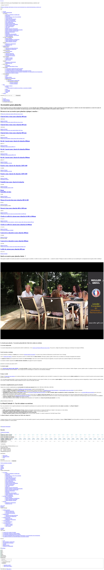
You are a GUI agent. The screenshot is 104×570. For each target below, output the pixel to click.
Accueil (4, 11)
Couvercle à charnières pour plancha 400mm (14, 233)
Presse (6, 89)
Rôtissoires (7, 491)
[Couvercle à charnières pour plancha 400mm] (6, 230)
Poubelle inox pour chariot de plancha (12, 182)
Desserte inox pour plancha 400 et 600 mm (13, 208)
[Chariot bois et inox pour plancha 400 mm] (11, 113)
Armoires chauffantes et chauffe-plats (12, 473)
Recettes (6, 86)
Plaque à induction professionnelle (11, 489)
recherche (2, 95)
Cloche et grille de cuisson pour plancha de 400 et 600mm (18, 216)
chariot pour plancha (7, 356)
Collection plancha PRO (10, 512)
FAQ (4, 457)
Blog (4, 84)
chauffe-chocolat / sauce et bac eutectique (13, 475)
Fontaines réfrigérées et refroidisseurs (12, 498)
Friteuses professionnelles (10, 482)
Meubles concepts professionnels (11, 487)
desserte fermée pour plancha (29, 354)
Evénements (7, 90)
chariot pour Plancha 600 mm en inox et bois (41, 347)
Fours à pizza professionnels (10, 480)
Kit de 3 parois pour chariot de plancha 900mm (15, 157)
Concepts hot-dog (8, 476)
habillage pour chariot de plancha (25, 389)
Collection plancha (6, 100)
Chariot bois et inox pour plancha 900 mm (13, 133)
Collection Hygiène (6, 517)
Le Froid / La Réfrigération (8, 496)
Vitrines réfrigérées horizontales (11, 499)
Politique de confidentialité (10, 78)
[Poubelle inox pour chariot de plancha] (4, 179)
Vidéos (6, 92)
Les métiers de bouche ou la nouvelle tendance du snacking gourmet (18, 70)
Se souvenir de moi (6, 561)
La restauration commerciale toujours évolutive (14, 68)
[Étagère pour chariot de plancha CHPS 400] (6, 163)
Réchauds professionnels (10, 490)
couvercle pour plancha (21, 391)
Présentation (7, 65)
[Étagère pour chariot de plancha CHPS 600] (6, 171)
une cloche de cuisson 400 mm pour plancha (36, 392)
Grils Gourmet (8, 526)
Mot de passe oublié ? (8, 566)
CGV (6, 76)
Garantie (7, 75)
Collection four (6, 514)
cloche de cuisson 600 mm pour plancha (22, 395)
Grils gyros (7, 486)
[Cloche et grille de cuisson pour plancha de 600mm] (17, 222)
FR (1, 0)
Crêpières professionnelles (10, 478)
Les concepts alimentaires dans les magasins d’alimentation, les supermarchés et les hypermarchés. (23, 71)
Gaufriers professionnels (10, 484)
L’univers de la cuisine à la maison (11, 72)
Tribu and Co (8, 568)
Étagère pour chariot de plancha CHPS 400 (13, 165)
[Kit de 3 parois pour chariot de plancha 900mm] (8, 154)
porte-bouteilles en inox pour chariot (66, 390)
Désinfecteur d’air (8, 503)
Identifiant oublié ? (7, 565)
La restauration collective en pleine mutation (13, 69)
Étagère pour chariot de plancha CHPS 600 (13, 174)
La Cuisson (5, 472)
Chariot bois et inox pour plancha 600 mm (13, 124)
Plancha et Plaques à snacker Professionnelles (14, 488)
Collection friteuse (6, 520)
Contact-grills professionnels (10, 477)
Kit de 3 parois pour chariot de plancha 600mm (15, 149)
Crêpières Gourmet (9, 523)
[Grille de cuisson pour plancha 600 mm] (12, 246)
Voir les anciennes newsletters (6, 463)
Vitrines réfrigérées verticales (10, 500)
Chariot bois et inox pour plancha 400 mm (13, 116)
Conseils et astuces (8, 85)
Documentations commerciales (13, 80)
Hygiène (4, 501)
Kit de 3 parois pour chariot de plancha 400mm (15, 141)
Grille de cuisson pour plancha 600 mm (12, 249)
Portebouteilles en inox (5, 191)
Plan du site (5, 455)
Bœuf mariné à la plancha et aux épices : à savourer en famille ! (20, 87)
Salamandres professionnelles (10, 492)
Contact (4, 93)
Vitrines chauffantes (9, 495)
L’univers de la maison (4, 432)
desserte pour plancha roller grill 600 (10, 368)
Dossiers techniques (14, 83)
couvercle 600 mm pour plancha (88, 392)
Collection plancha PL (9, 511)
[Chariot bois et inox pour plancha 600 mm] (11, 122)
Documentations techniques (8, 542)
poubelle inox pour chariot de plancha (51, 390)
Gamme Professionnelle (7, 12)
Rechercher (18, 95)
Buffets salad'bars (8, 497)
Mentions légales (8, 77)
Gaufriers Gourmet (8, 525)
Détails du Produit (3, 121)
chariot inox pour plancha (10, 376)
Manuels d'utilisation (14, 82)
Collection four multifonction (10, 516)
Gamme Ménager (6, 45)
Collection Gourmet (6, 522)
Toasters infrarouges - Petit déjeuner (12, 494)
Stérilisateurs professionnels (10, 502)
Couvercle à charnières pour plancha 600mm (14, 241)
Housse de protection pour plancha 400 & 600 (14, 200)
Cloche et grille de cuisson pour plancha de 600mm (16, 224)
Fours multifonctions (9, 481)
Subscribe (14, 460)
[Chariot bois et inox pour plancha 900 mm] (11, 130)
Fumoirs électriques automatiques (11, 483)
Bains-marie (7, 474)
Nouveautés (7, 91)
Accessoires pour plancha (10, 513)
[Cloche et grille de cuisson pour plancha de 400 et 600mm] (13, 213)
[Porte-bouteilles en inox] (6, 187)
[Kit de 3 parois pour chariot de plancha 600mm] (7, 146)
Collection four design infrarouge (11, 515)
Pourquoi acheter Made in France (11, 66)
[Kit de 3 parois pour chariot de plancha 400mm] (12, 138)
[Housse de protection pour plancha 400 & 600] (5, 197)
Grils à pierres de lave (9, 485)
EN (2, 0)
